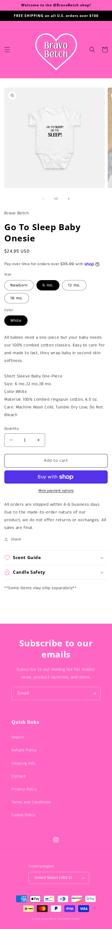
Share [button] (16, 539)
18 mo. (16, 298)
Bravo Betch (49, 919)
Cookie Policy (23, 815)
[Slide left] (43, 198)
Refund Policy (24, 750)
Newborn (19, 285)
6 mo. (48, 285)
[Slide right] (68, 198)
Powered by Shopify (68, 919)
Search (17, 737)
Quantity (11, 428)
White (16, 320)
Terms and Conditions (31, 802)
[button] (7, 49)
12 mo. (74, 285)
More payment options (56, 490)
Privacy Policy (24, 789)
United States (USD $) (53, 877)
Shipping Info (23, 763)
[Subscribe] (94, 693)
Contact (18, 776)
